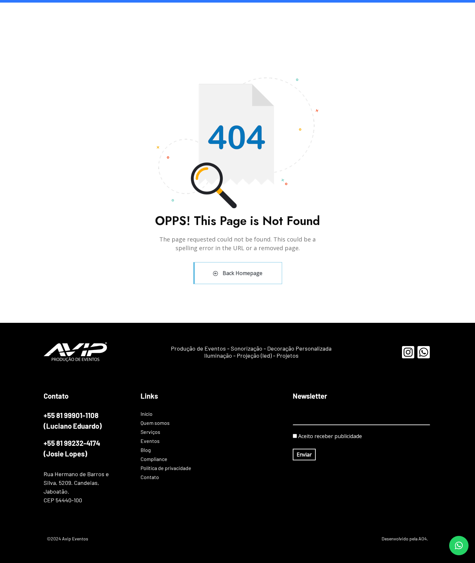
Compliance (366, 13)
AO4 (422, 538)
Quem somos (270, 13)
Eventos (333, 13)
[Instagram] (408, 352)
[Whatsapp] (423, 352)
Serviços (305, 13)
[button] (459, 545)
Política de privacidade (415, 13)
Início (241, 13)
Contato (459, 13)
